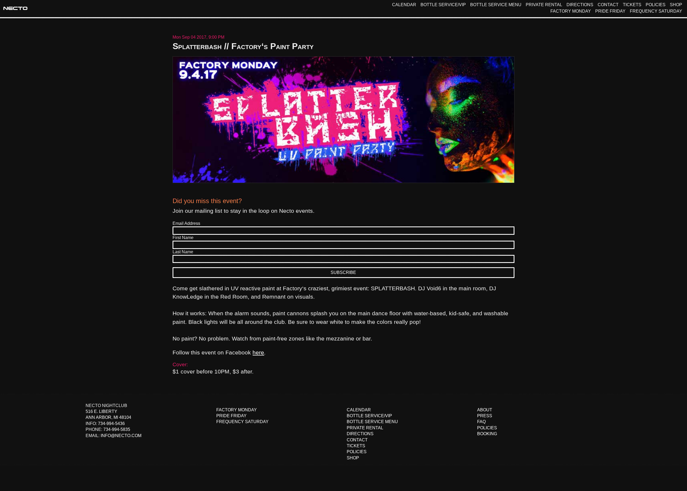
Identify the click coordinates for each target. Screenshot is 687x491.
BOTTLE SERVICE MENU (495, 4)
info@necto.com (121, 435)
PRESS (484, 415)
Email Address (186, 223)
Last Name (183, 252)
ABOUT (484, 410)
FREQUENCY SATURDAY (656, 11)
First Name (183, 237)
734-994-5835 (116, 429)
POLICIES (656, 4)
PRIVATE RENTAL (544, 4)
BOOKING (487, 433)
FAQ (481, 421)
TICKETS (632, 4)
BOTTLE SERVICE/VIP (443, 4)
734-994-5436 (111, 423)
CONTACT (608, 4)
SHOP (676, 4)
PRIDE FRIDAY (610, 11)
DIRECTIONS (580, 4)
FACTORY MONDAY (570, 11)
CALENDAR (404, 4)
